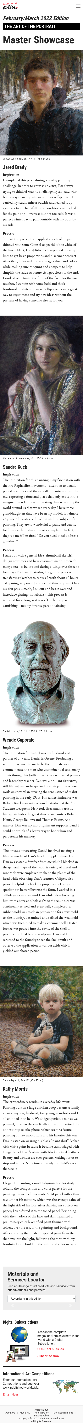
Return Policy (42, 1412)
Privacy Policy (41, 1415)
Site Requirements (63, 1412)
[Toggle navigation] (78, 5)
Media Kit (25, 1412)
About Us (10, 1412)
